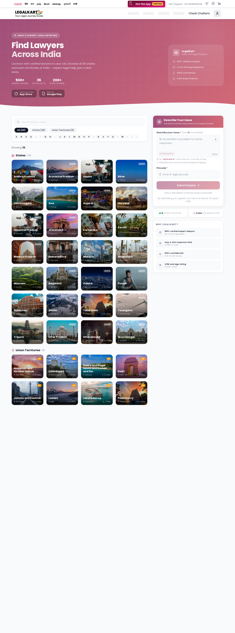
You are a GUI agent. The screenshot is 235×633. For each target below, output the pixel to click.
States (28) (38, 130)
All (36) (21, 130)
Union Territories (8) (63, 130)
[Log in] (217, 13)
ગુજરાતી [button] (67, 4)
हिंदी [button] (26, 4)
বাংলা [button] (32, 4)
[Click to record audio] (215, 139)
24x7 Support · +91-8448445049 (185, 4)
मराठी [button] (75, 4)
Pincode (162, 168)
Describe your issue (180, 132)
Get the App (148, 4)
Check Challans (199, 13)
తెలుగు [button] (47, 4)
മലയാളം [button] (56, 4)
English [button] (18, 4)
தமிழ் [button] (39, 4)
